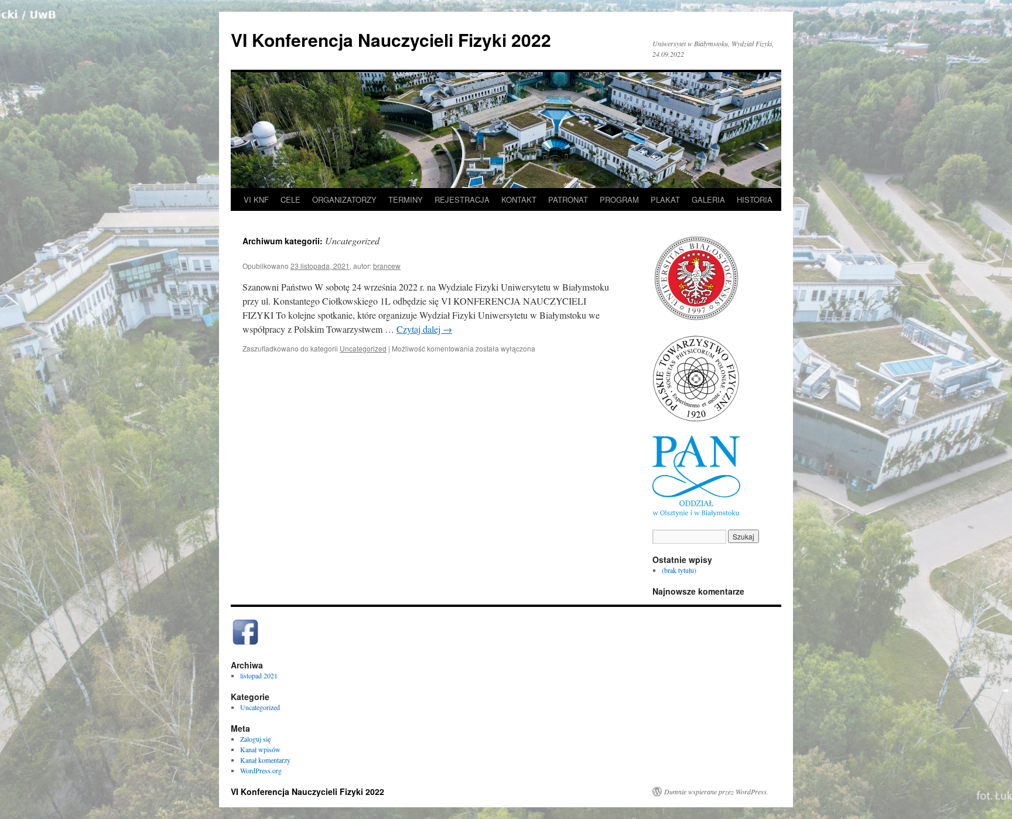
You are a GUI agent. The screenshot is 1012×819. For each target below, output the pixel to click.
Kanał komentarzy (265, 760)
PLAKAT (665, 199)
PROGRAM (619, 199)
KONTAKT (518, 199)
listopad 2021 (259, 675)
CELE (290, 199)
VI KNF (256, 199)
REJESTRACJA (462, 199)
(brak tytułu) (679, 570)
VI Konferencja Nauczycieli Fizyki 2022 (391, 39)
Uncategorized (363, 348)
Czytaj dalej (424, 329)
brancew (387, 266)
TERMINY (405, 199)
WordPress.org (261, 770)
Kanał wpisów (260, 749)
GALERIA (708, 199)
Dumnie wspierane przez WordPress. (716, 791)
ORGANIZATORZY (344, 199)
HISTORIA (754, 199)
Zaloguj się (255, 738)
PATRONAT (568, 199)
